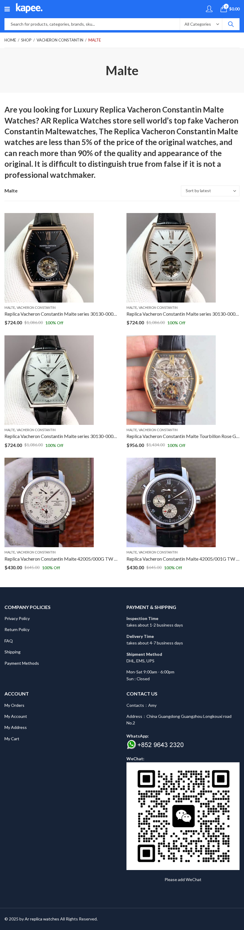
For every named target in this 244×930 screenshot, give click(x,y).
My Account (15, 716)
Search (231, 24)
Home (10, 40)
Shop (26, 40)
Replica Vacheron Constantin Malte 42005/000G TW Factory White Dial (78, 559)
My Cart (11, 738)
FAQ (8, 640)
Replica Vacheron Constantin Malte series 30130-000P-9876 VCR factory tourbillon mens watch (102, 436)
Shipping (12, 651)
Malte (94, 40)
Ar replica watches (42, 918)
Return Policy (16, 629)
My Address (15, 727)
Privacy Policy (17, 618)
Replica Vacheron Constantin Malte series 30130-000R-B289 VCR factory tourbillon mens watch (103, 314)
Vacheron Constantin (60, 40)
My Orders (14, 705)
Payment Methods (21, 663)
